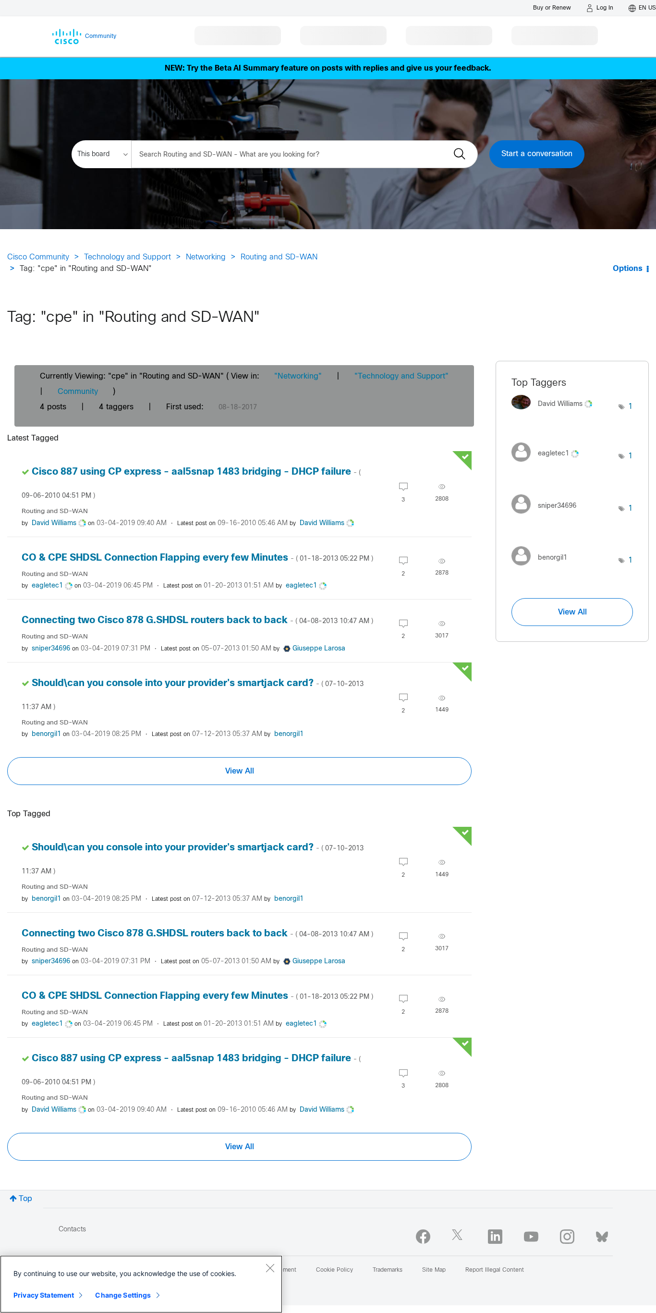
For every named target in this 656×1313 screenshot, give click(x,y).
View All (239, 771)
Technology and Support (127, 257)
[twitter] (459, 1236)
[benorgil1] (542, 568)
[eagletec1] (548, 463)
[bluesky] (602, 1235)
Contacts (72, 1230)
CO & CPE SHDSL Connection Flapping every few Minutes (197, 558)
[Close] (270, 1268)
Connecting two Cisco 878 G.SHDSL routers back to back (197, 620)
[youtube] (531, 1236)
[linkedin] (495, 1236)
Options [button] (628, 268)
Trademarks (387, 1270)
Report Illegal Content (494, 1270)
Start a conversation (536, 154)
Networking (206, 257)
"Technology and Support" (401, 376)
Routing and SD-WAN (279, 257)
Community (78, 391)
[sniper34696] (547, 515)
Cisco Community (38, 257)
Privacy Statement (43, 1295)
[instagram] (567, 1236)
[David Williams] (555, 412)
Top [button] (25, 1199)
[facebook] (423, 1236)
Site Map (434, 1270)
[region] (141, 1284)
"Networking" (298, 376)
